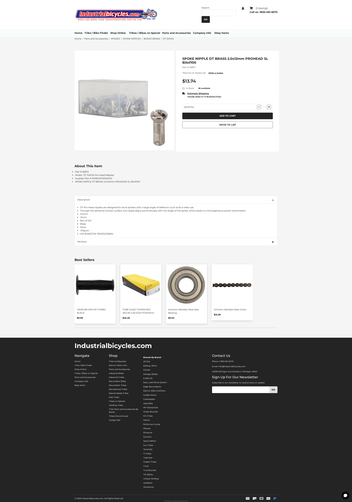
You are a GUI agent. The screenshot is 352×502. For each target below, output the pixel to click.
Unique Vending (151, 478)
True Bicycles (149, 470)
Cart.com (185, 501)
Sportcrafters (149, 441)
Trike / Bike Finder (96, 33)
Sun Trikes (148, 445)
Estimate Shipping (198, 93)
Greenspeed (149, 399)
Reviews (82, 241)
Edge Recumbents (152, 386)
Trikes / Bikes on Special (144, 33)
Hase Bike (148, 403)
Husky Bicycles (150, 411)
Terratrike (147, 449)
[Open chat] (345, 495)
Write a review (215, 73)
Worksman (148, 487)
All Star (146, 361)
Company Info (202, 33)
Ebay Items (222, 33)
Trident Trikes (149, 462)
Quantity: (189, 107)
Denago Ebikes (150, 374)
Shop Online (118, 33)
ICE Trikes (148, 416)
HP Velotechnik (150, 407)
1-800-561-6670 (226, 361)
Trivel (145, 466)
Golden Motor (150, 395)
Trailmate (147, 457)
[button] (243, 8)
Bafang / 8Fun (150, 366)
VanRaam (147, 483)
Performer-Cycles (151, 424)
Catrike (146, 370)
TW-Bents (148, 474)
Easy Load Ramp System (155, 382)
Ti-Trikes (147, 453)
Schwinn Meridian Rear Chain (230, 309)
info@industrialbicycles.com (232, 366)
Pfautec (147, 428)
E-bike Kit (147, 378)
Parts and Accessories (176, 33)
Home (78, 33)
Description (83, 199)
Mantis (146, 420)
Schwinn (147, 437)
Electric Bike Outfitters (154, 391)
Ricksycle (147, 432)
